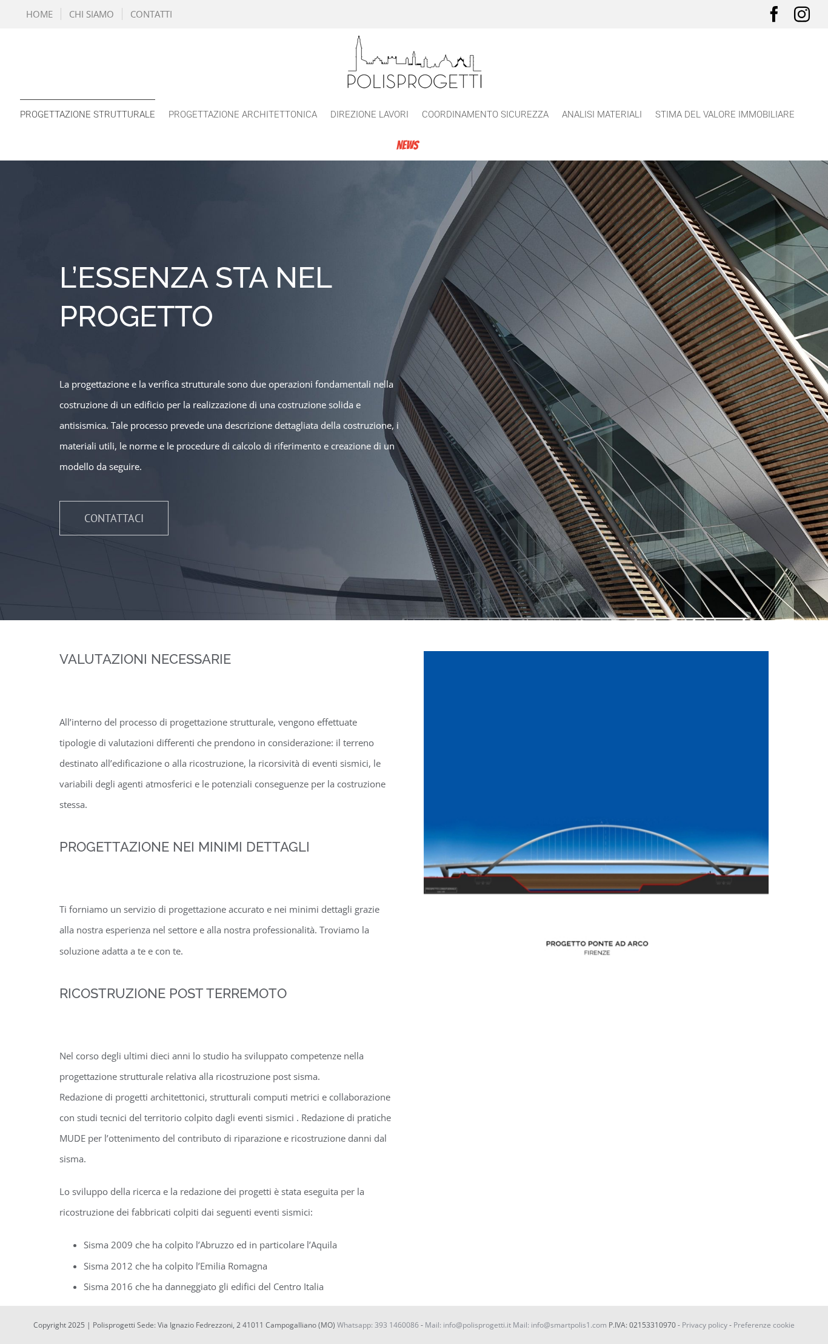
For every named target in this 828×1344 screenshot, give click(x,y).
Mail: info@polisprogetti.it (468, 1325)
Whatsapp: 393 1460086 (378, 1325)
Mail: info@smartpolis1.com (560, 1325)
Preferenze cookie (764, 1325)
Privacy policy (704, 1325)
